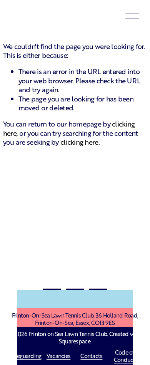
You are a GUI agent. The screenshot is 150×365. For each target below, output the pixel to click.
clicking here (79, 141)
